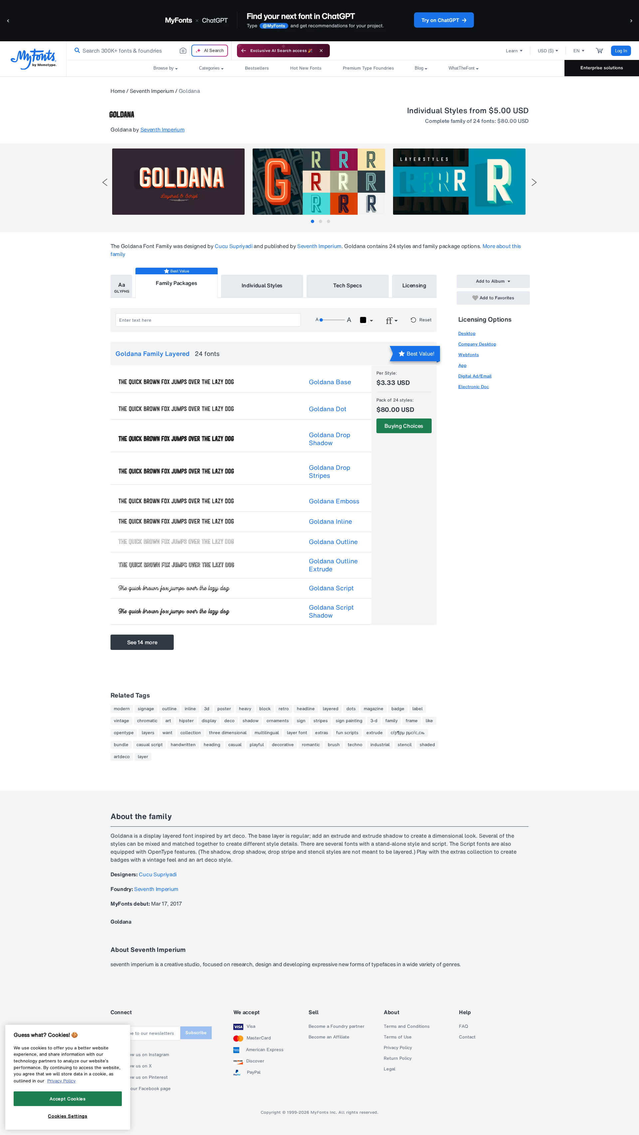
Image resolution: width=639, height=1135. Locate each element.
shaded (427, 744)
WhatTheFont (462, 68)
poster (224, 708)
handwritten (183, 744)
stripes (321, 720)
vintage (121, 720)
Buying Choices (403, 426)
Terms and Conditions (407, 1026)
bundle (121, 744)
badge (397, 708)
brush (334, 744)
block (265, 708)
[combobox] (149, 50)
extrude (374, 732)
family (391, 720)
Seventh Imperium (152, 91)
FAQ (463, 1026)
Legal (389, 1069)
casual (235, 744)
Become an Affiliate (329, 1037)
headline (306, 708)
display (209, 720)
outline (169, 708)
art (168, 720)
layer (143, 756)
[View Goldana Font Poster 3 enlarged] (459, 181)
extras (321, 732)
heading (212, 744)
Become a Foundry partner (336, 1026)
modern (122, 708)
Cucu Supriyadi (234, 246)
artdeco (122, 756)
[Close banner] (321, 50)
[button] (8, 20)
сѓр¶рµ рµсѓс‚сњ (408, 732)
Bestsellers (257, 68)
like (429, 720)
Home (117, 91)
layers (148, 732)
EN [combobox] (576, 51)
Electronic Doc (473, 387)
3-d (373, 720)
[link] (76, 50)
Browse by (163, 68)
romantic (311, 744)
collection (190, 732)
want (167, 732)
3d (206, 708)
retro (284, 708)
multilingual (267, 732)
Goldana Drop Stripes (329, 471)
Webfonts (468, 355)
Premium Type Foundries (368, 68)
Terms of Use (398, 1037)
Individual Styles (262, 285)
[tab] (313, 221)
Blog (419, 68)
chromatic (147, 720)
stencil (405, 744)
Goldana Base (330, 382)
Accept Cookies (68, 1098)
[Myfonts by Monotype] (33, 59)
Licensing (414, 285)
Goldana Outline (333, 541)
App (462, 365)
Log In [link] (621, 50)
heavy (245, 708)
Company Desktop (477, 344)
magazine (373, 708)
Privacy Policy (398, 1047)
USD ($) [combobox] (545, 51)
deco (229, 720)
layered (330, 708)
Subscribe (196, 1032)
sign (301, 720)
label (417, 708)
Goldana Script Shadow (331, 611)
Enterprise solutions (601, 68)
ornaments (278, 720)
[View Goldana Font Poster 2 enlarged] (319, 181)
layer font (297, 732)
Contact (467, 1037)
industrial (380, 744)
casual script (149, 744)
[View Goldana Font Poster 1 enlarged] (178, 181)
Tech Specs (347, 285)
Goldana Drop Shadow (329, 438)
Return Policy (398, 1058)
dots (351, 708)
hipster (186, 720)
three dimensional (228, 732)
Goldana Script (331, 588)
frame (412, 720)
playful (257, 744)
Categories (209, 68)
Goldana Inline (330, 521)
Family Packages (176, 283)
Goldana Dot (327, 409)
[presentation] (104, 182)
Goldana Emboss (334, 501)
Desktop (467, 333)
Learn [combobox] (512, 51)
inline (190, 708)
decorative (283, 744)
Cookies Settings (68, 1116)
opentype (124, 732)
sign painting (349, 720)
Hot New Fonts (305, 68)
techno (355, 744)
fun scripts (347, 732)
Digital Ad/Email (475, 376)
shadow (251, 720)
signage (146, 708)
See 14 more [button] (142, 642)
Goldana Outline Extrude (333, 565)
